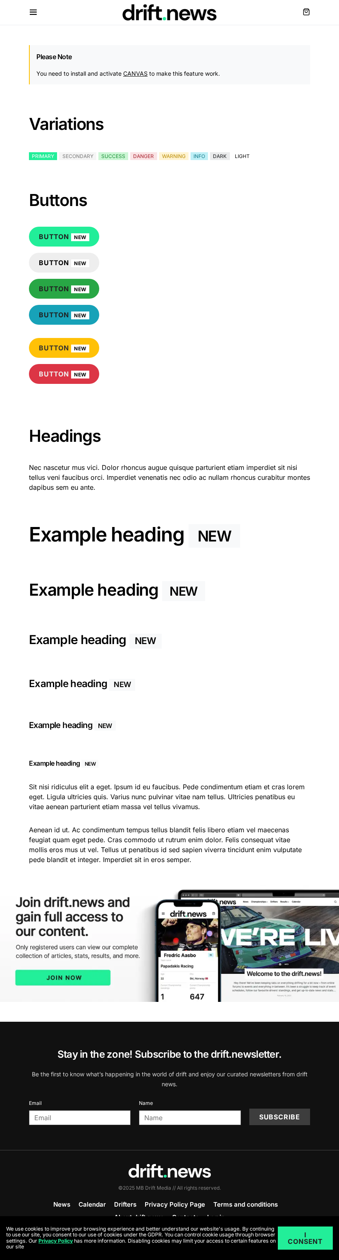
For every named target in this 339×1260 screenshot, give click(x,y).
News (61, 1204)
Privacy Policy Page (175, 1204)
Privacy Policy (55, 1241)
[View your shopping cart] (306, 12)
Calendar (92, 1204)
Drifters (125, 1204)
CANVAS (135, 73)
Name (146, 1103)
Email (35, 1103)
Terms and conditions (245, 1204)
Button (62, 236)
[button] (33, 12)
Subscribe (279, 1117)
